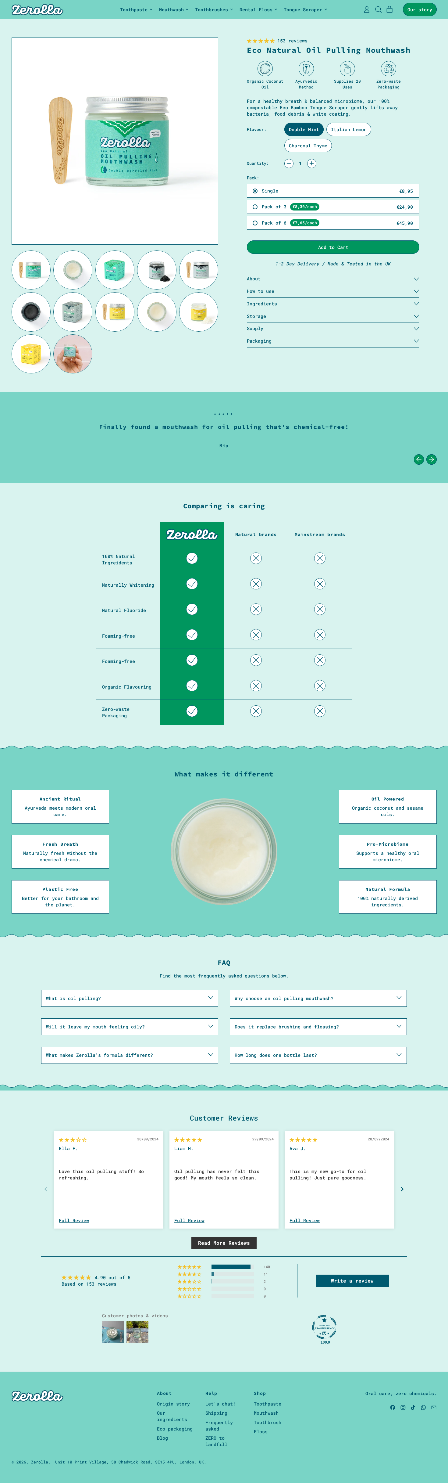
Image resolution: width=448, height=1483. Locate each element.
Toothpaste (267, 1404)
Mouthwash (266, 1413)
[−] (288, 163)
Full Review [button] (74, 1220)
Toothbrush (267, 1422)
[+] (311, 163)
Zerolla (39, 1462)
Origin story (173, 1404)
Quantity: (258, 163)
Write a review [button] (352, 1280)
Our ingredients (172, 1416)
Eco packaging (175, 1429)
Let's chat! (220, 1404)
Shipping (216, 1413)
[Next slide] (402, 1189)
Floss (261, 1431)
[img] (73, 1139)
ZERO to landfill (216, 1441)
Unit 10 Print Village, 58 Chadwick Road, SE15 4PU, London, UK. (130, 1462)
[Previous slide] (46, 1189)
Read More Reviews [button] (224, 1243)
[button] (31, 270)
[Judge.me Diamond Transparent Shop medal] (324, 1327)
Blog (162, 1438)
